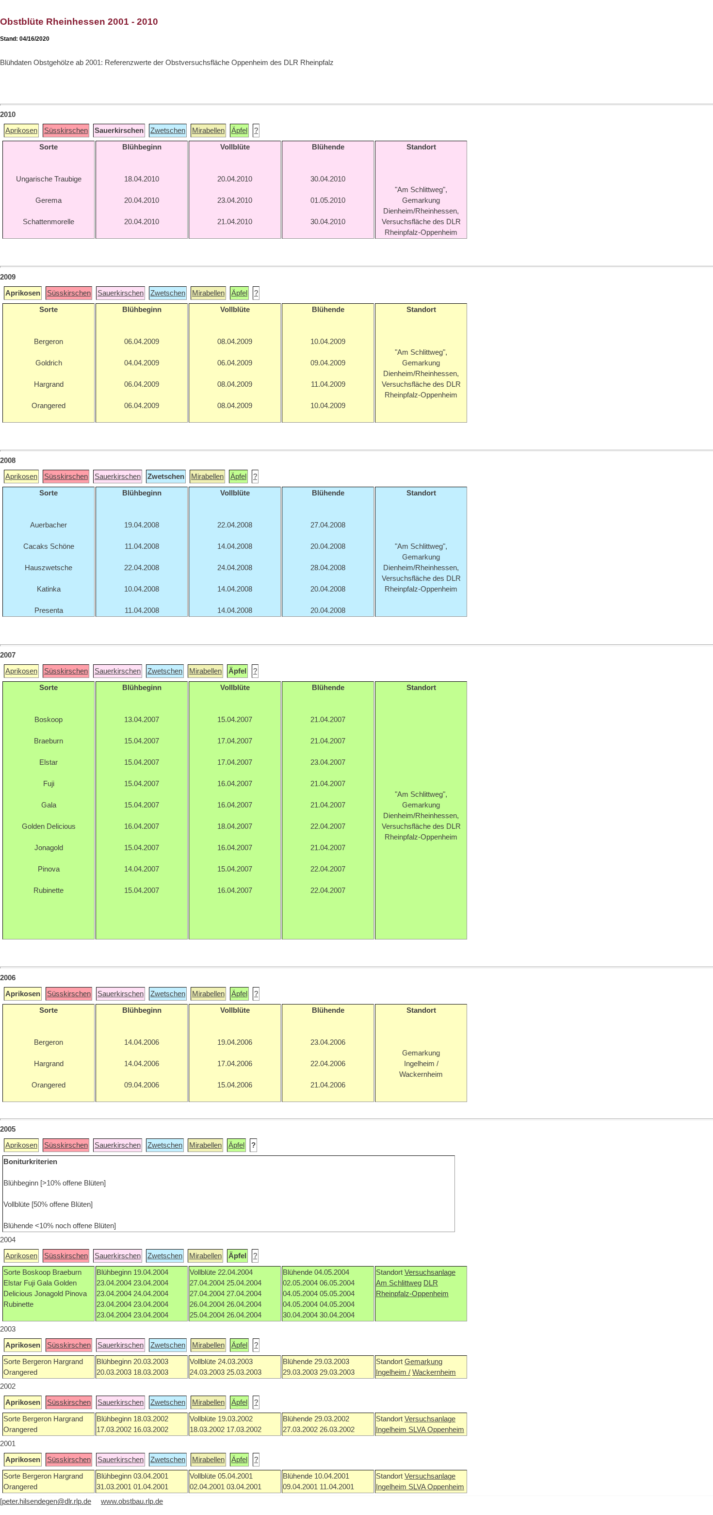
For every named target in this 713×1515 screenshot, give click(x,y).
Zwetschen (167, 130)
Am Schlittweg (398, 1283)
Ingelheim (392, 1429)
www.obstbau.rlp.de (132, 1501)
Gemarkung (423, 1362)
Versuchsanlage (430, 1272)
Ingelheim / (393, 1372)
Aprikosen (21, 130)
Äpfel (239, 130)
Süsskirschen (66, 130)
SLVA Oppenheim (436, 1429)
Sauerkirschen (120, 293)
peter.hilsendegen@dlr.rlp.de (46, 1501)
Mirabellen (208, 130)
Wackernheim (434, 1372)
